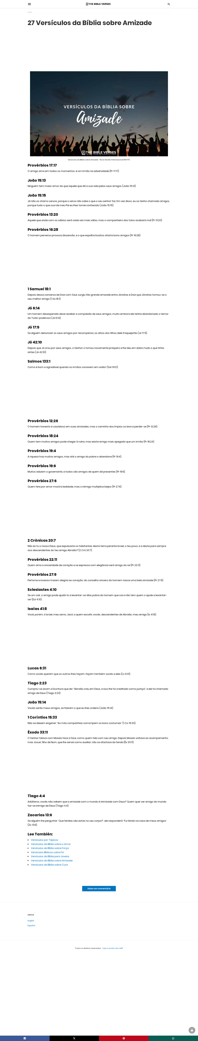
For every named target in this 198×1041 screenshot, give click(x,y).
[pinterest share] (124, 1038)
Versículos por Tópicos (44, 840)
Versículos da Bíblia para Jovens (50, 856)
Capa (30, 12)
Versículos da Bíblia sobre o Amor (51, 844)
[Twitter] (34, 874)
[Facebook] (30, 874)
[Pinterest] (38, 874)
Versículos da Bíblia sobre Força (50, 848)
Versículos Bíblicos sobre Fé (47, 852)
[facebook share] (25, 1038)
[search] (168, 4)
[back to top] (192, 1030)
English (31, 920)
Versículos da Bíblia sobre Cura (49, 864)
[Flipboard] (51, 874)
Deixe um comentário (99, 888)
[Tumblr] (43, 874)
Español (31, 925)
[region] (99, 48)
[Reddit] (47, 874)
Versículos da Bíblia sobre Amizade (52, 860)
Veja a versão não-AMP (112, 948)
